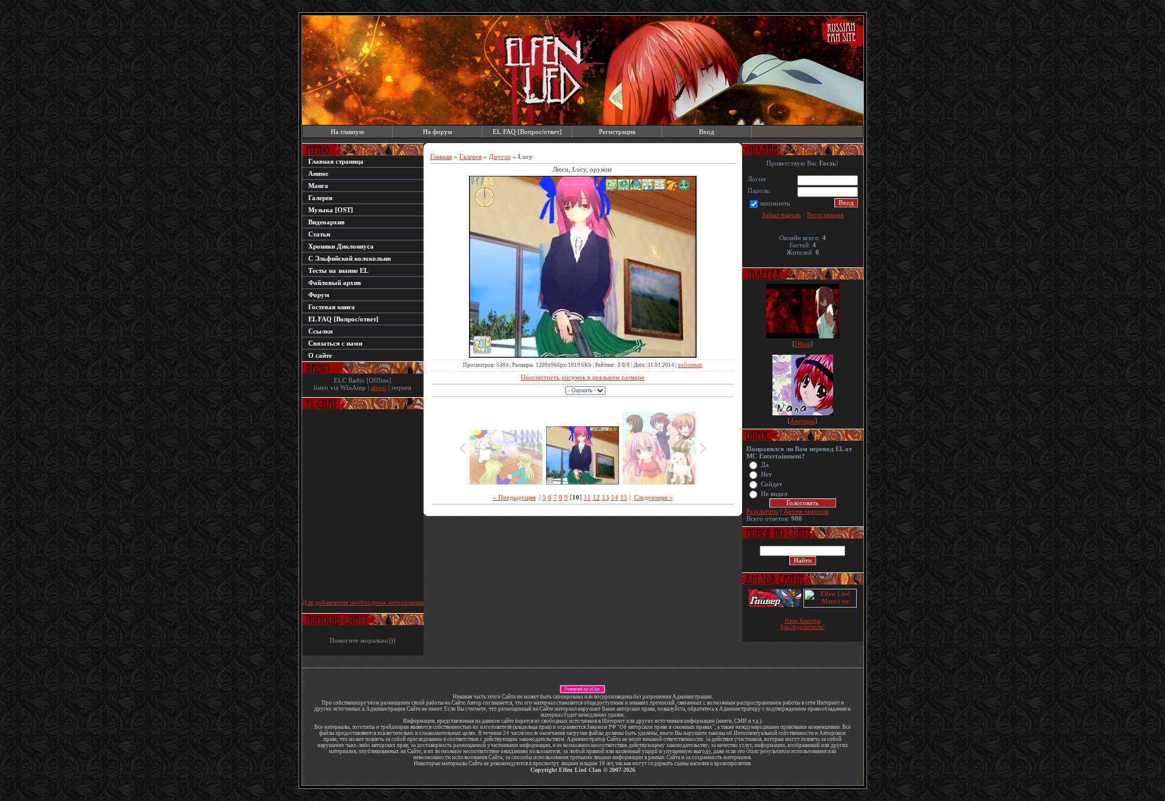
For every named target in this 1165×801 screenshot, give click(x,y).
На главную (347, 131)
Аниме (318, 173)
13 (605, 497)
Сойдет (771, 484)
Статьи (319, 234)
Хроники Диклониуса (341, 246)
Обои (803, 343)
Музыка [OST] (330, 209)
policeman (690, 365)
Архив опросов (805, 511)
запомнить (775, 203)
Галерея (320, 197)
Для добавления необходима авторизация (363, 602)
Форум (318, 294)
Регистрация (617, 131)
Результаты (762, 511)
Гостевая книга (331, 306)
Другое (500, 156)
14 (614, 497)
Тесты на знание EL (338, 270)
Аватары (802, 420)
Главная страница (335, 161)
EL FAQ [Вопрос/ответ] (527, 131)
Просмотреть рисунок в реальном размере (582, 377)
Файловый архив (334, 282)
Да (765, 464)
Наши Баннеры (802, 621)
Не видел (774, 494)
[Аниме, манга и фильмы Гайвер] (775, 605)
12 (596, 497)
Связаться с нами (335, 343)
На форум (437, 131)
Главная (441, 156)
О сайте (320, 355)
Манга (318, 185)
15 (623, 497)
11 (587, 497)
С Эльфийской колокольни (349, 258)
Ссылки (320, 331)
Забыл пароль (781, 214)
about (379, 387)
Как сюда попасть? (802, 627)
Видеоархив (326, 222)
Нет (766, 474)
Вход (706, 131)
